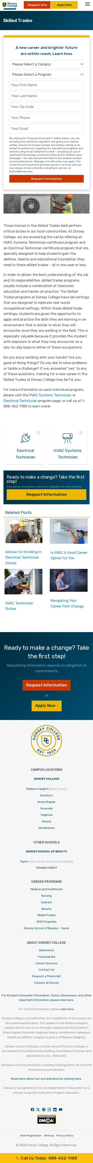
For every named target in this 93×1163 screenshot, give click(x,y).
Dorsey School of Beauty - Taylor (46, 928)
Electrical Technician (20, 401)
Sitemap (49, 1135)
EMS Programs (46, 921)
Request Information (46, 494)
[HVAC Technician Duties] (23, 593)
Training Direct (46, 867)
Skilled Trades (46, 915)
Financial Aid (46, 956)
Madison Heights (46, 788)
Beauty (47, 908)
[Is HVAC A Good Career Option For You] (69, 542)
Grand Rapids (46, 802)
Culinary (46, 902)
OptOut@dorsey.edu (20, 171)
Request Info (37, 5)
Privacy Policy (65, 1135)
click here (67, 1009)
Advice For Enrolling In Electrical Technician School (23, 557)
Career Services (46, 963)
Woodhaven (46, 827)
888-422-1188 (49, 1158)
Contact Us (46, 969)
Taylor (46, 861)
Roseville (46, 808)
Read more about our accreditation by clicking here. (46, 1078)
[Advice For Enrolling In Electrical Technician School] (23, 542)
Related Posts (18, 512)
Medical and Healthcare (46, 889)
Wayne (46, 821)
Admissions (46, 950)
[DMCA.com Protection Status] (46, 1123)
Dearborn (46, 795)
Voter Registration (31, 1135)
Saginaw (47, 814)
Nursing (46, 895)
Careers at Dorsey (46, 982)
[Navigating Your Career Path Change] (69, 590)
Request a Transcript (46, 976)
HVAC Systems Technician (50, 395)
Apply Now (64, 5)
